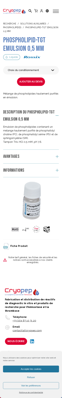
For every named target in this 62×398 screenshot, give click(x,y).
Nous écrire (16, 341)
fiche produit (19, 246)
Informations (13, 170)
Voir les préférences (31, 385)
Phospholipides (12, 27)
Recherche (9, 23)
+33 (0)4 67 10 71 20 (24, 320)
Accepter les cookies (31, 369)
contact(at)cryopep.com (27, 330)
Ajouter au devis (31, 81)
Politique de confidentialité (31, 392)
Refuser (31, 377)
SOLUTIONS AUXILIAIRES (33, 23)
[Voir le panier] (36, 11)
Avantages (11, 156)
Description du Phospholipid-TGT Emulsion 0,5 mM (29, 115)
